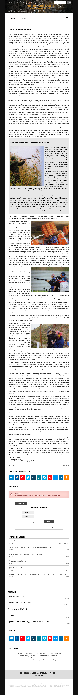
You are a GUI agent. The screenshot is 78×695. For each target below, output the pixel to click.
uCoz (43, 658)
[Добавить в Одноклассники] (66, 477)
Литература (66, 611)
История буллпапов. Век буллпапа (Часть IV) (25, 554)
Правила (29, 654)
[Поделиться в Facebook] (17, 477)
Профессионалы (16, 466)
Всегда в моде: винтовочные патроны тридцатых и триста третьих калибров (37, 574)
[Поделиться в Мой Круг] (50, 477)
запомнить (38, 522)
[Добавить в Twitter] (28, 477)
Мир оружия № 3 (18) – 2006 (18, 609)
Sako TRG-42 (13, 541)
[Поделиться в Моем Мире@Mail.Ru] (55, 477)
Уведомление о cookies (49, 656)
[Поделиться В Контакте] (11, 477)
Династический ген (16, 568)
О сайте (19, 654)
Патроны (67, 577)
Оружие (67, 598)
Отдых (55, 660)
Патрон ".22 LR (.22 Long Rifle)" (19, 603)
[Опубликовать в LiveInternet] (39, 477)
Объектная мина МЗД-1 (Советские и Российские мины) (30, 547)
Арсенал (67, 556)
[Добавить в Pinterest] (22, 477)
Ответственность (55, 654)
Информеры (24, 660)
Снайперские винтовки (64, 543)
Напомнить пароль (56, 528)
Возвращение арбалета (17, 561)
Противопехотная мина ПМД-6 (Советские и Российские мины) (32, 622)
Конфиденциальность (28, 656)
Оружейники (66, 570)
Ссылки (46, 660)
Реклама (36, 660)
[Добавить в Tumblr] (33, 477)
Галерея (67, 617)
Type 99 (11, 615)
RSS (9, 2)
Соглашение (40, 654)
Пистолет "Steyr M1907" (17, 596)
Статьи (11, 466)
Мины (68, 550)
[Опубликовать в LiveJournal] (44, 477)
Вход (17, 2)
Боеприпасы (66, 604)
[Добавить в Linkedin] (61, 477)
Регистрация (21, 503)
